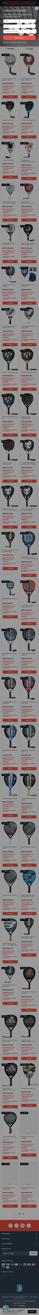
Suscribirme (19, 38)
